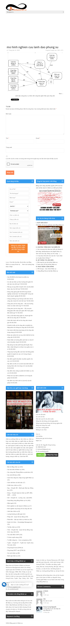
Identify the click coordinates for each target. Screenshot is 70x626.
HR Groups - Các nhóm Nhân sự (46, 268)
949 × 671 (60, 50)
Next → (61, 93)
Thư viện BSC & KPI (13, 534)
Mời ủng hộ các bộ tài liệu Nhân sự (47, 262)
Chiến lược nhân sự (13, 485)
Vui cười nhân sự (12, 553)
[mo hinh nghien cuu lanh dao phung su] (35, 90)
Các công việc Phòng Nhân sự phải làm (18, 472)
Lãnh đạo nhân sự (12, 511)
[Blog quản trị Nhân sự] (16, 7)
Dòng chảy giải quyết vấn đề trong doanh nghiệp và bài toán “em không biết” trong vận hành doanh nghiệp (20, 294)
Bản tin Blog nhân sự (13, 467)
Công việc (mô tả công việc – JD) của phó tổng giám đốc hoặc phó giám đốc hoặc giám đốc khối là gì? (20, 311)
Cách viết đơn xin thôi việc (14, 482)
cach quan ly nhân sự (17, 443)
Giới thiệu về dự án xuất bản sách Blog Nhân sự (50, 225)
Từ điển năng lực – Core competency (18, 540)
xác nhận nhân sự (14, 441)
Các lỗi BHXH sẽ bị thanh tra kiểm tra (18, 277)
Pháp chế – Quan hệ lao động (16, 516)
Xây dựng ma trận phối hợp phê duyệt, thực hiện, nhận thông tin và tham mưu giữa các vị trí (20, 347)
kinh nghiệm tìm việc (19, 447)
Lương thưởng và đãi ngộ (14, 514)
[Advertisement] (35, 28)
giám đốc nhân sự (21, 454)
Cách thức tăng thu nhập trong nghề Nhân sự (20, 477)
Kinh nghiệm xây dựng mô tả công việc (18, 508)
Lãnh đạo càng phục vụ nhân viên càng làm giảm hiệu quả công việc (35, 96)
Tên (7, 138)
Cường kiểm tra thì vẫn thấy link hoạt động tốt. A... (51, 609)
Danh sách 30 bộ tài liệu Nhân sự (47, 264)
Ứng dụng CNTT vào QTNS (15, 550)
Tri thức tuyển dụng (13, 537)
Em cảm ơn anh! (47, 601)
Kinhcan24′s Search (14, 611)
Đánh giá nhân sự (12, 556)
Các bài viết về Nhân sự (14, 469)
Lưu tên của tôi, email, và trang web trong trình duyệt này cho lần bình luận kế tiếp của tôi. (32, 158)
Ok (44, 593)
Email (38, 138)
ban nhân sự (14, 450)
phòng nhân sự (15, 439)
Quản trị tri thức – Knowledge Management (19, 522)
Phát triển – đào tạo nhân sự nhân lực (18, 519)
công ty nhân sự (14, 456)
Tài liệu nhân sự (12, 527)
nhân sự (8, 439)
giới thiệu (43, 579)
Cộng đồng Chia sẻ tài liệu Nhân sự (47, 271)
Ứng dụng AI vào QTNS (14, 547)
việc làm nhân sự (11, 454)
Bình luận (8, 114)
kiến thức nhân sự (27, 452)
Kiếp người (10, 503)
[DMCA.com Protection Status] (47, 456)
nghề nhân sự (24, 441)
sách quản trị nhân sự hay (15, 445)
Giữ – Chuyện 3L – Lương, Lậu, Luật (18, 497)
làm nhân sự (24, 439)
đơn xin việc (9, 447)
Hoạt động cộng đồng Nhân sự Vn (17, 500)
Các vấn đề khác (12, 475)
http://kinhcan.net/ (14, 605)
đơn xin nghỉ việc (29, 445)
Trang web (9, 147)
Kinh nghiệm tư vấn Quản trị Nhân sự (18, 506)
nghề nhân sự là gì (24, 450)
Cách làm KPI (24, 456)
